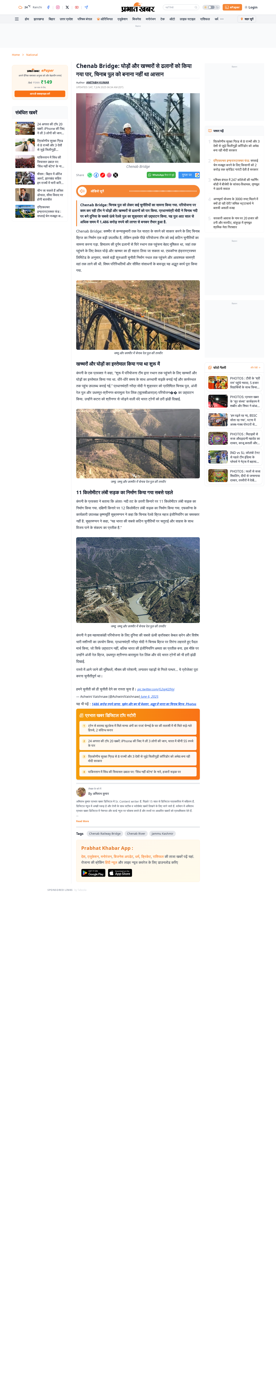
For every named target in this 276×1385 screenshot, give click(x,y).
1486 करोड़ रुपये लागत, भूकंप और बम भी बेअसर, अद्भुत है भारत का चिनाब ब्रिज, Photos (144, 704)
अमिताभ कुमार (101, 793)
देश (83, 856)
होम (27, 19)
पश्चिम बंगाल (85, 19)
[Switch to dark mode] (211, 7)
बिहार (52, 19)
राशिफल (205, 19)
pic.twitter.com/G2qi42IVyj (155, 689)
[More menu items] (221, 19)
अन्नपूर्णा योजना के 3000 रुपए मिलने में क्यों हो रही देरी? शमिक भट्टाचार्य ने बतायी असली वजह (235, 203)
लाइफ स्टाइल (187, 19)
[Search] (196, 7)
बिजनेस (136, 19)
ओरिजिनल (107, 19)
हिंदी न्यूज (111, 862)
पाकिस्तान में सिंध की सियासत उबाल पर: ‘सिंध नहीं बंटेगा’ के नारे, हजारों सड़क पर (134, 772)
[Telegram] (86, 7)
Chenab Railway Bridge (105, 833)
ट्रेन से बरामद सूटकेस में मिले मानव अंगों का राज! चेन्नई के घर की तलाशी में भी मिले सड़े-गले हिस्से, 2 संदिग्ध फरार (140, 727)
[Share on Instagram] (109, 175)
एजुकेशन (122, 19)
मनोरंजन (151, 19)
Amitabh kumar (97, 82)
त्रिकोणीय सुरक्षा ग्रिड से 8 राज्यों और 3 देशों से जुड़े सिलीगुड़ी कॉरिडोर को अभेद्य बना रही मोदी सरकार (139, 758)
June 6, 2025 (149, 696)
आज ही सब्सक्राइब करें (40, 93)
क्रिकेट (146, 856)
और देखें (254, 367)
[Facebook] (48, 7)
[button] (138, 128)
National (32, 55)
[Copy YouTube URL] (102, 175)
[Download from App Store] (120, 873)
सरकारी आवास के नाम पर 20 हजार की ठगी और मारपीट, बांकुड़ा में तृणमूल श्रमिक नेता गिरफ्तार (235, 222)
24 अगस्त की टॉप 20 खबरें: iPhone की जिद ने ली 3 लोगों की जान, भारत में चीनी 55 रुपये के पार (140, 743)
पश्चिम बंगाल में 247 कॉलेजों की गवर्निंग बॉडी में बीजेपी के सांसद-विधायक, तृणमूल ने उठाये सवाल (236, 184)
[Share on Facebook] (96, 175)
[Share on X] (115, 175)
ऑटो (172, 19)
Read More (82, 821)
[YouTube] (77, 7)
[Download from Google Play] (93, 873)
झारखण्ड (39, 19)
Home (16, 55)
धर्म (216, 19)
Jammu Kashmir (162, 833)
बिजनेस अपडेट (123, 856)
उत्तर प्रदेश (66, 19)
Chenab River (136, 833)
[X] (67, 7)
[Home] (138, 7)
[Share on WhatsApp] (89, 175)
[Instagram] (58, 7)
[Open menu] (17, 19)
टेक (162, 19)
